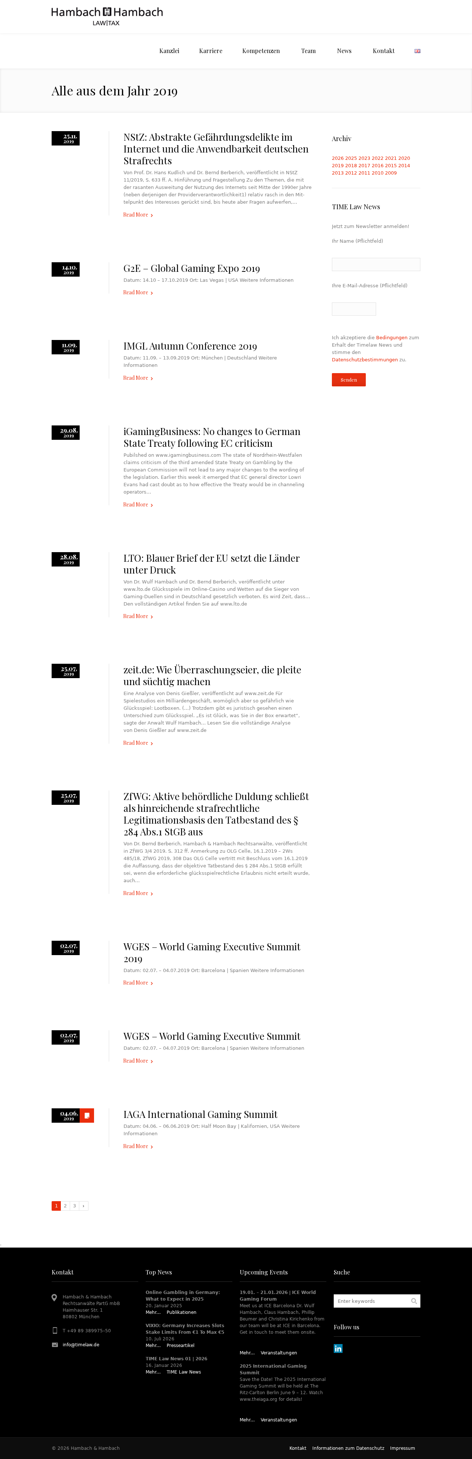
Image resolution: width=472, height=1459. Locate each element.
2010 (378, 173)
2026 (338, 158)
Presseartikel (180, 1345)
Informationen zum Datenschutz (348, 1448)
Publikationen (182, 1312)
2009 (391, 173)
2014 (404, 165)
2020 (404, 158)
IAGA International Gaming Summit (201, 1114)
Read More (135, 214)
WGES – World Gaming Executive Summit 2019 (212, 952)
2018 (351, 165)
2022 (378, 158)
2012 (351, 173)
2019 (338, 165)
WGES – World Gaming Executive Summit (212, 1036)
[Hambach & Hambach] (107, 16)
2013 (338, 173)
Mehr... (153, 1312)
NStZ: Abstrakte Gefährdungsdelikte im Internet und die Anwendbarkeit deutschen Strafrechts (216, 148)
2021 (391, 158)
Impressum (402, 1448)
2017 (364, 165)
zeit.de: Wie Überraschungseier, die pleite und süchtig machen (212, 675)
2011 (364, 173)
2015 (391, 165)
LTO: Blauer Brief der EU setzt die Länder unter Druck (211, 563)
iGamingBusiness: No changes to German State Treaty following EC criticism (212, 437)
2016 (378, 165)
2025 (351, 158)
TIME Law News (184, 1372)
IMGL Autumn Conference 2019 (190, 345)
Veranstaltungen (279, 1352)
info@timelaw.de (81, 1344)
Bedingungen (391, 337)
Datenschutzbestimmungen (365, 359)
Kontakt (297, 1448)
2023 (364, 158)
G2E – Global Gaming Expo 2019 (192, 268)
